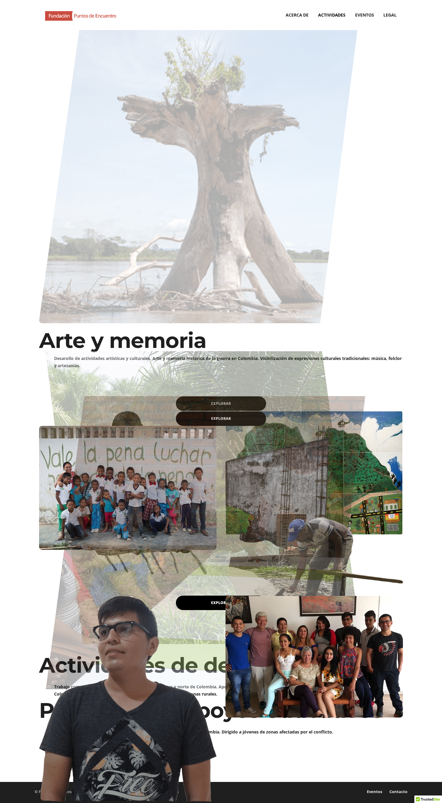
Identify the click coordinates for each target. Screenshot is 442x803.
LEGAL (390, 15)
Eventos (374, 791)
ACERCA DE (297, 15)
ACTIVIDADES (331, 15)
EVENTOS (364, 15)
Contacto (398, 791)
